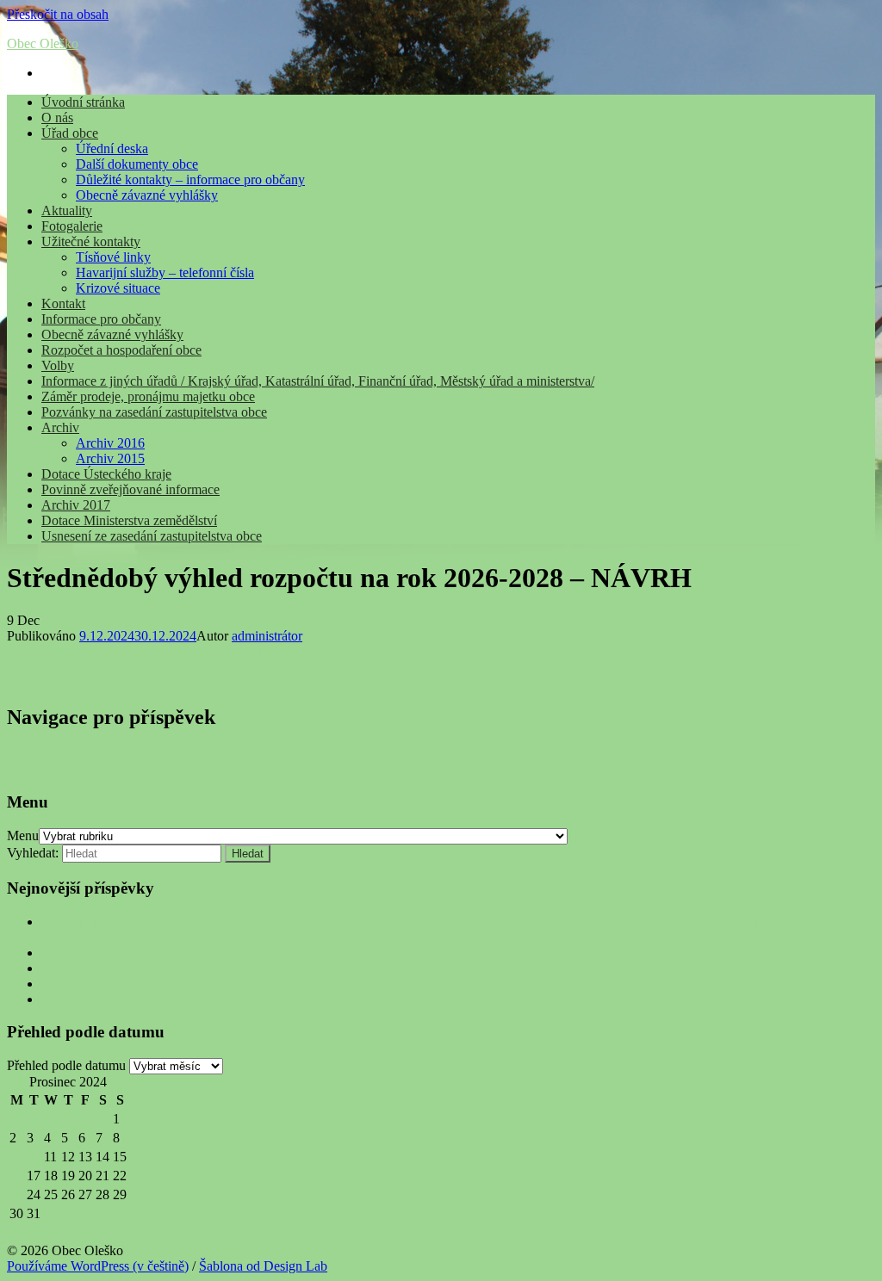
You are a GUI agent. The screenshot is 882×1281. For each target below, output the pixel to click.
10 (33, 1156)
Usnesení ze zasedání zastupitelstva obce (151, 536)
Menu (23, 835)
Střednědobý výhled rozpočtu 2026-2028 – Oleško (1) (154, 651)
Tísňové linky (113, 257)
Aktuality (66, 210)
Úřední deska (112, 148)
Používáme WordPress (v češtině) (98, 1266)
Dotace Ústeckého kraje (106, 474)
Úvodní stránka (83, 102)
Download (330, 651)
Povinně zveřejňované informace (130, 489)
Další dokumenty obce (137, 164)
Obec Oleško (42, 43)
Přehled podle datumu (66, 1065)
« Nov (26, 1232)
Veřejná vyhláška (87, 968)
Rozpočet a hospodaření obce (121, 350)
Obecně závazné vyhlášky (147, 195)
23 (16, 1194)
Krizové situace (118, 288)
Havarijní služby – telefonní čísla (165, 272)
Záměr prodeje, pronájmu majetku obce (148, 396)
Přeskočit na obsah (58, 14)
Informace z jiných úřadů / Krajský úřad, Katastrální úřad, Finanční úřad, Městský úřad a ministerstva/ (317, 381)
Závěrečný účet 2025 (98, 999)
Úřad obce (69, 133)
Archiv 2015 (110, 458)
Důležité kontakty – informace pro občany (190, 179)
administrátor (267, 635)
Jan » (92, 1232)
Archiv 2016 (110, 443)
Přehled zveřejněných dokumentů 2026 (147, 983)
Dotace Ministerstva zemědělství (129, 520)
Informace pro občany (101, 319)
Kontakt (63, 303)
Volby (57, 365)
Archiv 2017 (75, 505)
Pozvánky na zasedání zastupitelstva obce (154, 412)
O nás (57, 117)
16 (16, 1175)
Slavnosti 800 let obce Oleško (122, 952)
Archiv (60, 427)
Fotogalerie (71, 226)
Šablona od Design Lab (263, 1266)
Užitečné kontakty (90, 241)
